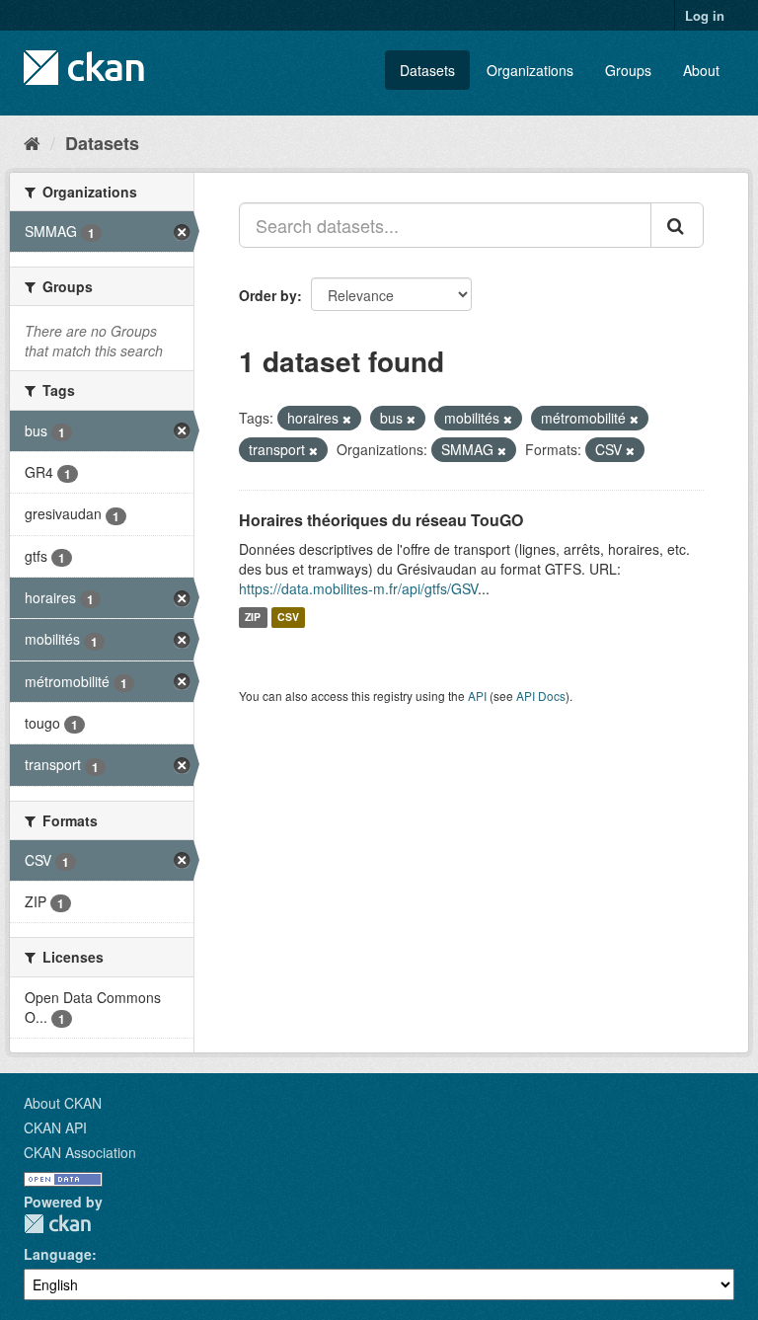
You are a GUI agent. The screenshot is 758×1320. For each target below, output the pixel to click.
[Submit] (677, 225)
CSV (288, 617)
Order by (268, 295)
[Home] (32, 142)
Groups (628, 70)
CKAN (57, 1223)
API (477, 695)
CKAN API (55, 1127)
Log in (704, 15)
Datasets (427, 70)
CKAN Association (80, 1152)
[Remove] (346, 419)
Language (58, 1254)
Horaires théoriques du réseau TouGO (381, 519)
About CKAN (63, 1103)
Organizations (530, 70)
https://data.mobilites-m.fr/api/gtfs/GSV (358, 588)
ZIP (253, 617)
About (701, 70)
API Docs (541, 695)
